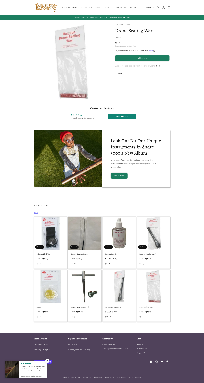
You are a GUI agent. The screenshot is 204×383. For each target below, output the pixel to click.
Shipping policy (121, 377)
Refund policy (87, 377)
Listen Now (119, 176)
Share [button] (120, 73)
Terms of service (109, 377)
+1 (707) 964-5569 (108, 344)
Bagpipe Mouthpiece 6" (113, 307)
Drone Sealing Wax (146, 307)
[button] (65, 7)
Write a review (122, 117)
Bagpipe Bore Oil (111, 254)
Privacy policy (98, 377)
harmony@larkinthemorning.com (115, 349)
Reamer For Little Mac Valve (80, 307)
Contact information (135, 377)
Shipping (118, 46)
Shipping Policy (142, 353)
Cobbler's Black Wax (43, 254)
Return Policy (142, 349)
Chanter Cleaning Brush (79, 254)
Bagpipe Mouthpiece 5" (147, 254)
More (36, 213)
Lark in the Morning (74, 377)
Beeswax (39, 307)
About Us (140, 344)
